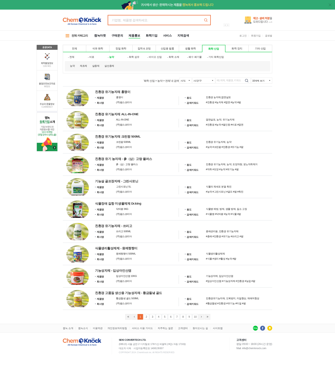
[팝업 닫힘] (330, 4)
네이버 (255, 328)
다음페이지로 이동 (201, 317)
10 (195, 316)
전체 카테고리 (75, 37)
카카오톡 (269, 328)
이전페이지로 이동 (134, 317)
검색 (205, 20)
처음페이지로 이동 (128, 317)
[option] (246, 21)
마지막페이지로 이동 (207, 317)
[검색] (247, 80)
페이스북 (262, 328)
